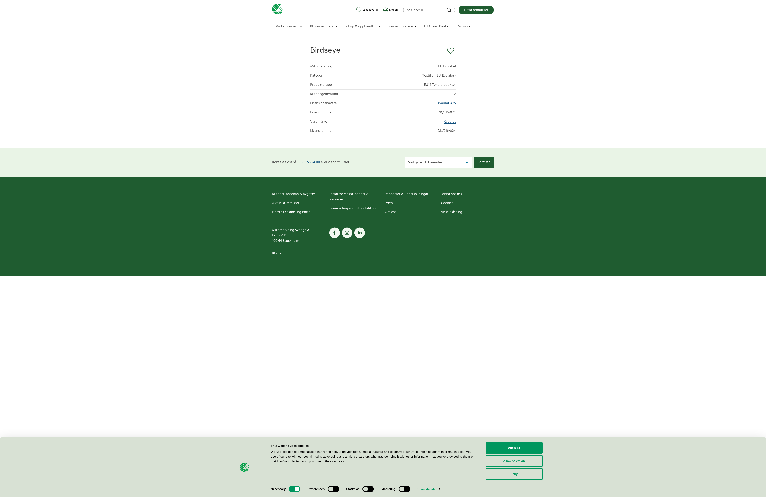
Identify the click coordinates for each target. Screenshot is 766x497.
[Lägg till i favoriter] (451, 51)
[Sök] (449, 10)
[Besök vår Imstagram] (347, 232)
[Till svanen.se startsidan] (277, 10)
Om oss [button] (462, 26)
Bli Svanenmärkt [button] (322, 26)
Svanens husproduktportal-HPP (352, 208)
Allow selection (514, 461)
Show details (426, 489)
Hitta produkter (476, 10)
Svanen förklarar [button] (400, 26)
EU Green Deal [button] (435, 26)
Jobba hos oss (451, 194)
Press (389, 203)
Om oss (390, 212)
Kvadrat (450, 122)
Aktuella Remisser (285, 203)
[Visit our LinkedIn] (359, 232)
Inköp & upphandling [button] (361, 26)
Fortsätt (484, 162)
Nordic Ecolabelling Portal (291, 212)
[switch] (333, 489)
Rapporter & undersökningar (406, 194)
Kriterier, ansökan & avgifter (293, 194)
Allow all (514, 447)
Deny (514, 474)
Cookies (447, 203)
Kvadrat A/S (446, 103)
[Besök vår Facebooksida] (334, 232)
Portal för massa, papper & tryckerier (349, 196)
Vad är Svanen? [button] (287, 26)
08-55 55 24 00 (308, 162)
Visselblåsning (451, 212)
